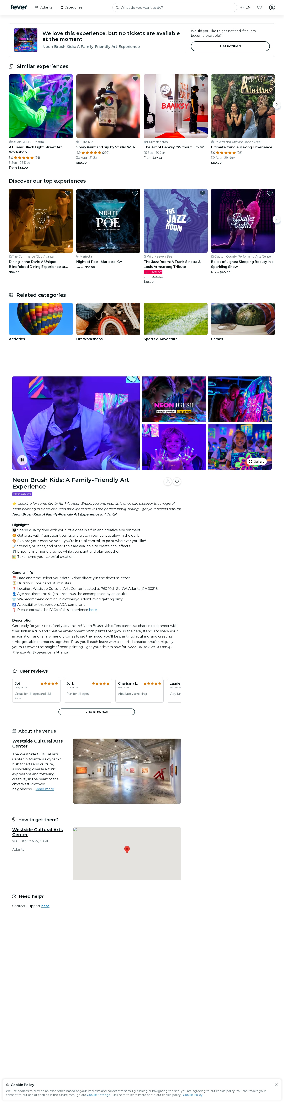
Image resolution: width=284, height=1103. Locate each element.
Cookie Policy (193, 1095)
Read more (45, 789)
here (93, 610)
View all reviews (97, 711)
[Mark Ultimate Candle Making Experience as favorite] (270, 78)
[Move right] (277, 104)
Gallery (259, 461)
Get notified (230, 46)
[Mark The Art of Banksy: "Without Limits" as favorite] (202, 78)
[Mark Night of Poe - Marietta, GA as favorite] (135, 193)
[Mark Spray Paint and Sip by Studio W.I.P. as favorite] (135, 78)
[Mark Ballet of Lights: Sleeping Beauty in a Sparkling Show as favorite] (270, 193)
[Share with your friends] (168, 481)
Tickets (229, 494)
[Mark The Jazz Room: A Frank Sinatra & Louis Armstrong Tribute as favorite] (202, 193)
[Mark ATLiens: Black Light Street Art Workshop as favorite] (67, 78)
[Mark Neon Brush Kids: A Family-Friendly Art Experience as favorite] (177, 481)
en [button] (248, 7)
